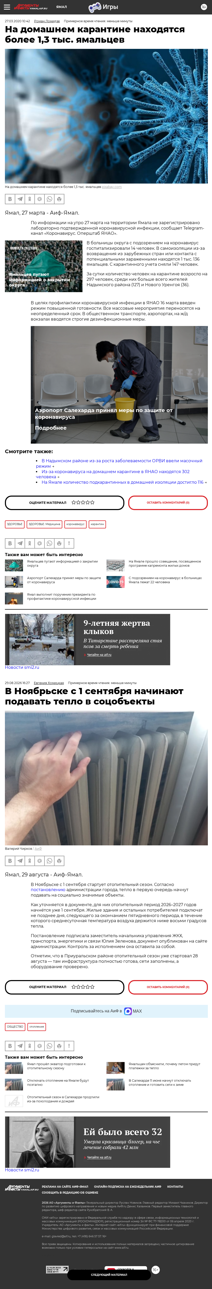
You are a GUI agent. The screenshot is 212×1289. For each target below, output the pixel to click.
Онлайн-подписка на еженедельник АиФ (127, 1186)
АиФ (38, 849)
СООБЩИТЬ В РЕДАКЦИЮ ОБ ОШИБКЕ (70, 1192)
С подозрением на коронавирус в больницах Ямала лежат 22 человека (165, 580)
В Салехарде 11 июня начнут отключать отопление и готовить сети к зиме (160, 1083)
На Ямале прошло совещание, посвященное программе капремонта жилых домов (165, 563)
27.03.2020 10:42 (17, 21)
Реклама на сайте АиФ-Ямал (65, 1186)
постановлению (48, 889)
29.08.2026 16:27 (17, 683)
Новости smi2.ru (22, 667)
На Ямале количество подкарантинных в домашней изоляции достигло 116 (122, 482)
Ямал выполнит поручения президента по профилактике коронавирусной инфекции (61, 597)
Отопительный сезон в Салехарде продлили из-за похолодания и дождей (63, 1099)
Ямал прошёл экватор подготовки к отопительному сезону (56, 1066)
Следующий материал (109, 1275)
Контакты (175, 1186)
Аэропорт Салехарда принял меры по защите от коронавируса (104, 413)
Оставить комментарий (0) (168, 502)
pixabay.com (112, 187)
